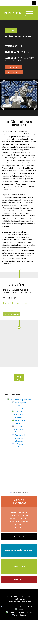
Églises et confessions (19, 524)
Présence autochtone (19, 515)
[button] (34, 3)
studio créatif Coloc (24, 602)
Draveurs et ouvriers (19, 521)
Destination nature (19, 512)
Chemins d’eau (19, 527)
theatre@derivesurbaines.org (17, 303)
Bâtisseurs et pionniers (19, 518)
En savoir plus (11, 314)
